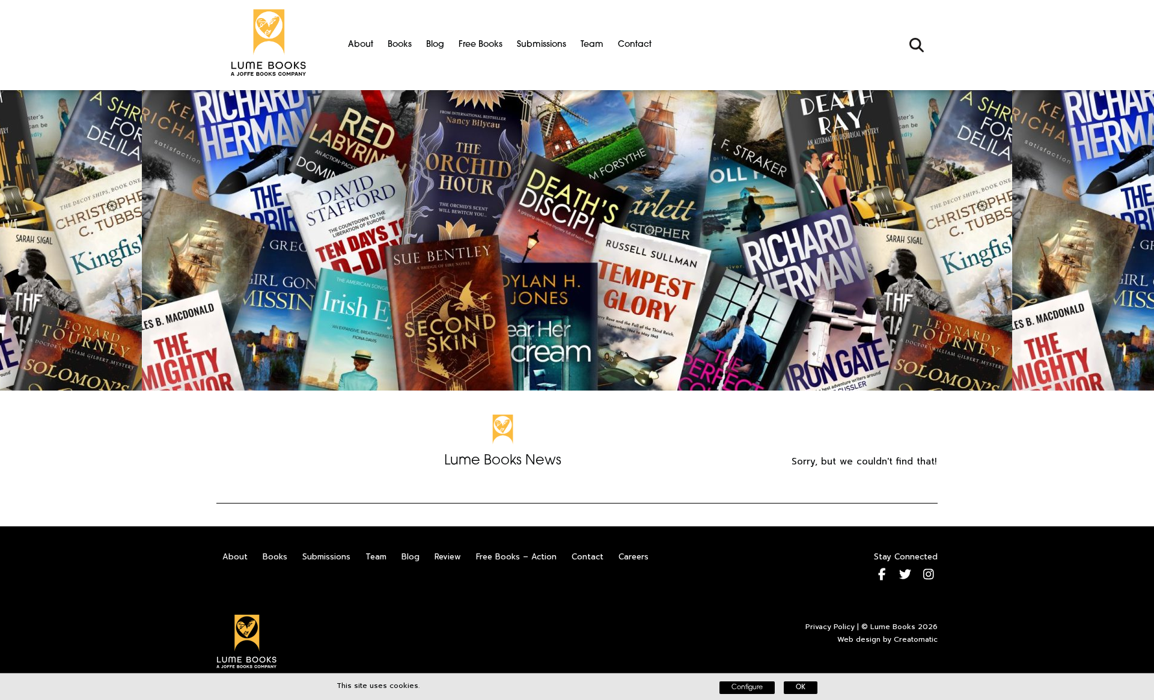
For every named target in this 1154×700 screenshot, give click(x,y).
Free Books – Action (516, 556)
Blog (435, 44)
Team (592, 44)
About (360, 44)
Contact (635, 44)
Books (400, 44)
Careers (633, 556)
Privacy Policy (830, 626)
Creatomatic (916, 639)
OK (800, 687)
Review (448, 556)
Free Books (480, 44)
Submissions (541, 44)
